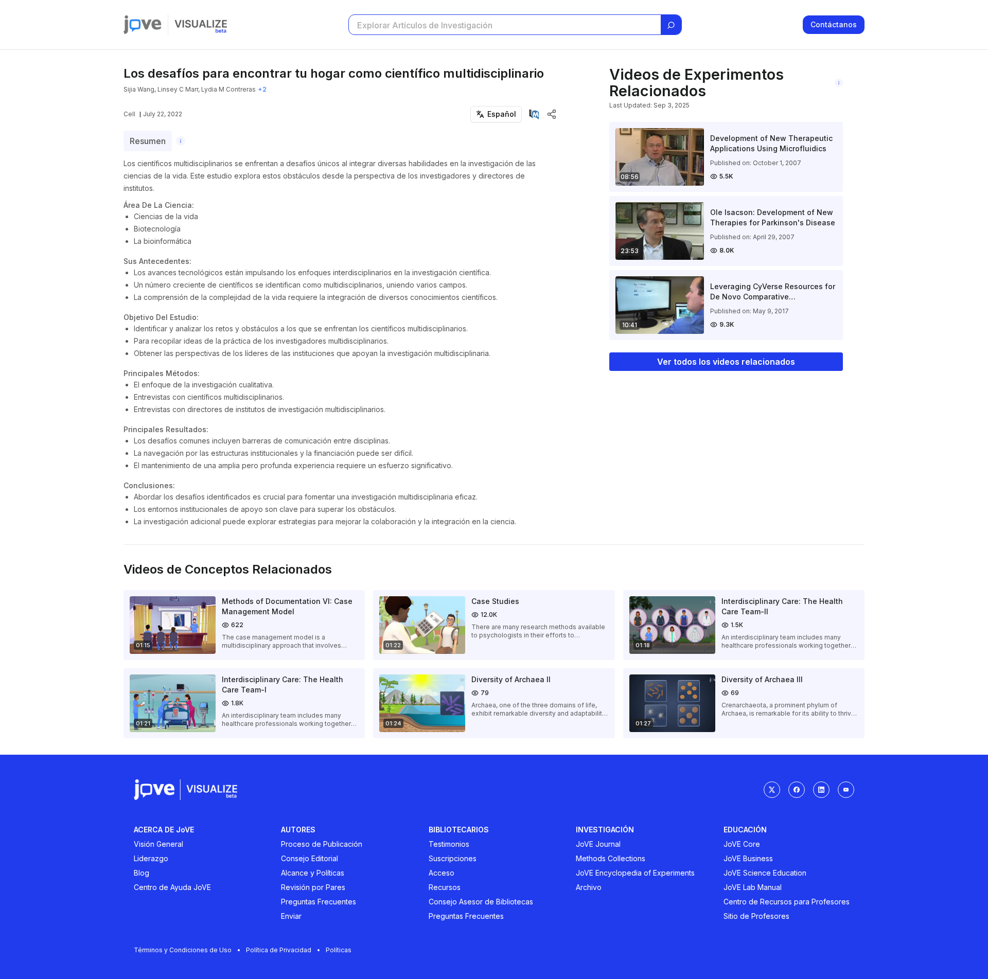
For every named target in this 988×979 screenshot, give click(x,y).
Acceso (441, 872)
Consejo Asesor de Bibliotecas (481, 901)
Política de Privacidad (278, 950)
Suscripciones (453, 858)
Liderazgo (151, 858)
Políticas (338, 950)
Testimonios (449, 844)
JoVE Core (742, 844)
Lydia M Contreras (228, 89)
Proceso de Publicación (321, 844)
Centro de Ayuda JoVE (172, 887)
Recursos (445, 887)
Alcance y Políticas (312, 872)
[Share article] (551, 114)
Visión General (158, 844)
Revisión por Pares (313, 887)
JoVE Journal (598, 844)
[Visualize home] (200, 24)
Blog (141, 872)
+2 (262, 89)
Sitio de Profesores (756, 916)
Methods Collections (610, 858)
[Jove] (142, 24)
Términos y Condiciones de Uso (183, 950)
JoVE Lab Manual (753, 887)
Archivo (589, 887)
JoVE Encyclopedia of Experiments (635, 872)
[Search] (671, 25)
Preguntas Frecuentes (318, 901)
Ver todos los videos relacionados (726, 362)
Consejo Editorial (309, 858)
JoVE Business (748, 858)
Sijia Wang (138, 89)
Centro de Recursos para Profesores (787, 901)
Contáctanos (833, 24)
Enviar (291, 916)
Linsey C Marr (177, 89)
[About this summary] (180, 141)
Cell (129, 114)
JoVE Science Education (765, 872)
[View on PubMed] (534, 114)
